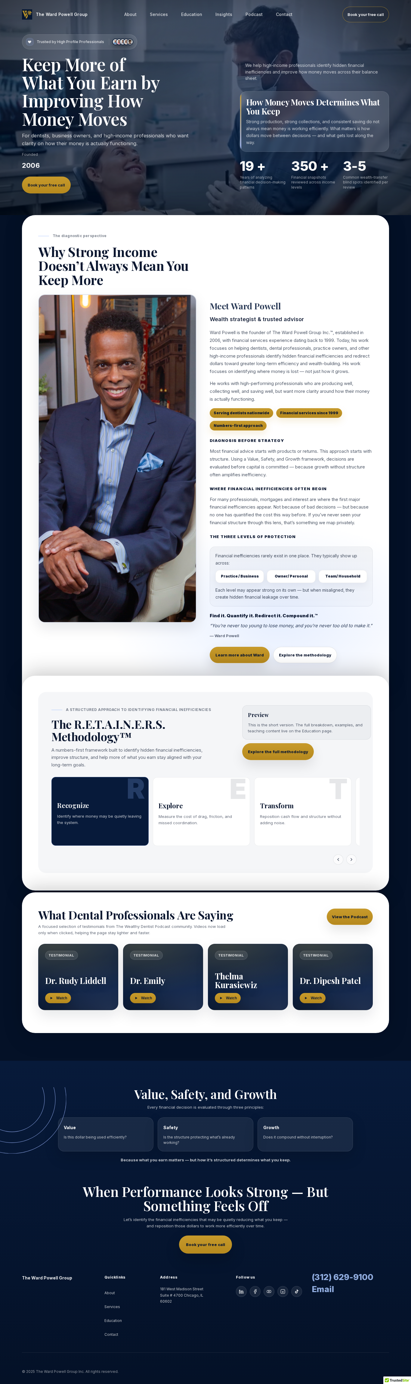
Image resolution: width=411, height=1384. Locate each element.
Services (159, 14)
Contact (284, 14)
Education (191, 14)
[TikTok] (296, 1291)
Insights (223, 14)
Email (323, 1289)
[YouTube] (269, 1291)
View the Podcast (350, 916)
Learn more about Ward (239, 655)
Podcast (254, 14)
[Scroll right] (351, 859)
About (130, 14)
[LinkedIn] (241, 1291)
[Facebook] (255, 1291)
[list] (205, 812)
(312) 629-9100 (342, 1277)
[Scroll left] (338, 859)
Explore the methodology (305, 655)
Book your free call (366, 14)
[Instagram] (282, 1291)
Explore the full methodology (278, 751)
